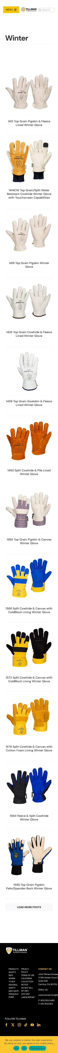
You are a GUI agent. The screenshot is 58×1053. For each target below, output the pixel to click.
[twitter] (13, 1025)
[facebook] (6, 1025)
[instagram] (19, 1025)
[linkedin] (38, 1025)
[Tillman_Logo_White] (17, 948)
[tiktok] (25, 1025)
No (24, 1048)
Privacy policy (37, 1048)
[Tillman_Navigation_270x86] (29, 8)
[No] (54, 1044)
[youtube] (32, 1025)
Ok (16, 1048)
